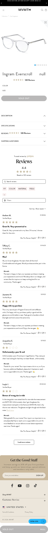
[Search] (42, 10)
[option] (24, 3)
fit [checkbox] (4, 188)
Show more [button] (4, 194)
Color (5, 86)
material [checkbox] (22, 188)
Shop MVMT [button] (6, 494)
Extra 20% (34, 521)
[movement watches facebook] (12, 486)
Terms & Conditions (8, 512)
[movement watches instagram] (28, 486)
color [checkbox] (12, 188)
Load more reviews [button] (24, 442)
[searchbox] (24, 181)
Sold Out (24, 98)
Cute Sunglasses (14, 16)
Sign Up (39, 475)
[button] (2, 3)
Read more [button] (10, 410)
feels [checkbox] (32, 188)
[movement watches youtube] (20, 486)
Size (4, 91)
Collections (4, 16)
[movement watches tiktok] (35, 485)
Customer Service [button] (10, 499)
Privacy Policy (29, 512)
